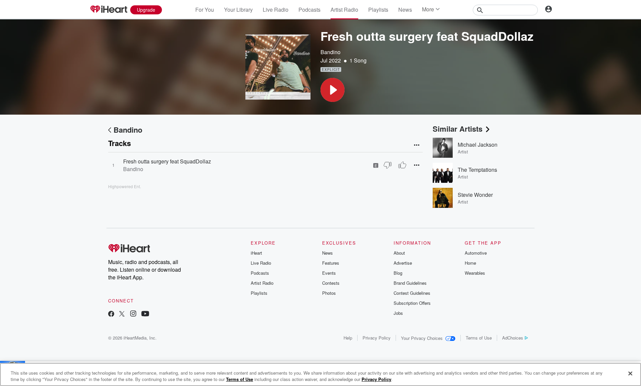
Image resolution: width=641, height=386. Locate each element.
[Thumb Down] (388, 165)
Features (330, 263)
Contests (331, 283)
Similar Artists (457, 128)
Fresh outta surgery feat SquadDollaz (167, 161)
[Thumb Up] (402, 165)
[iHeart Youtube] (145, 314)
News (405, 9)
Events (329, 273)
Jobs (398, 313)
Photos (329, 293)
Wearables (475, 273)
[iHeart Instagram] (133, 314)
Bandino (330, 52)
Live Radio (275, 9)
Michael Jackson (477, 144)
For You (204, 9)
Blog (398, 273)
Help (348, 338)
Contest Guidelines (412, 293)
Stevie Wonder (475, 195)
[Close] (630, 373)
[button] (332, 90)
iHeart (256, 253)
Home (470, 263)
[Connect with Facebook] (111, 314)
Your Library (238, 9)
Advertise (403, 263)
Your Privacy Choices (422, 338)
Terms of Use (479, 338)
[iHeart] (108, 9)
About (399, 253)
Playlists (378, 9)
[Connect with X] (122, 314)
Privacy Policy (377, 338)
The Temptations (477, 169)
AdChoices (512, 338)
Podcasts (309, 9)
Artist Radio (344, 9)
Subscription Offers (412, 303)
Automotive (476, 253)
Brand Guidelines (410, 283)
